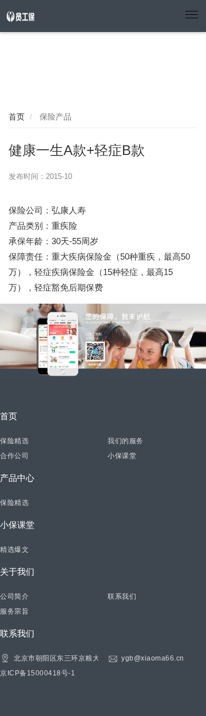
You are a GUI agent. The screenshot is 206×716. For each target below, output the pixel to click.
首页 (17, 116)
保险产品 (54, 116)
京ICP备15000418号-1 (37, 673)
